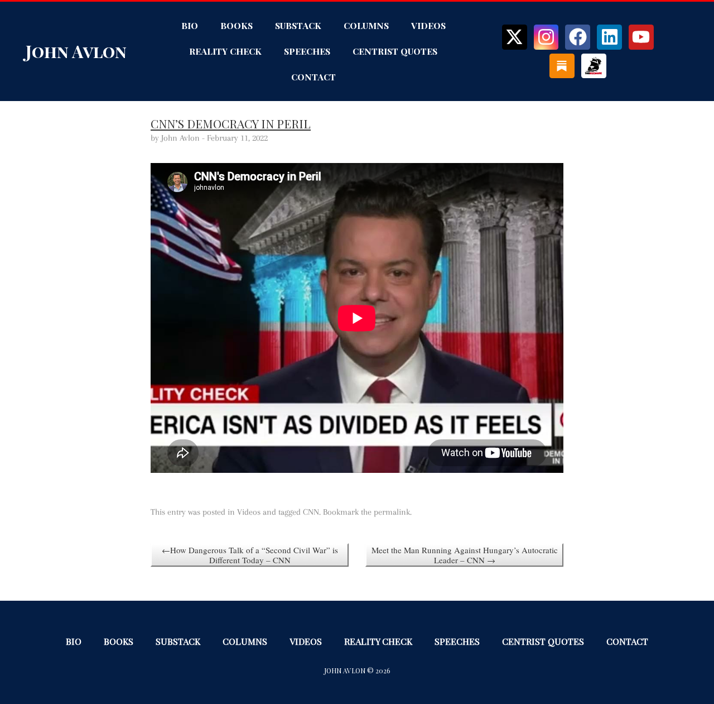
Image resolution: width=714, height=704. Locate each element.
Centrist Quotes (395, 51)
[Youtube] (641, 37)
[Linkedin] (609, 37)
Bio (189, 25)
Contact (313, 77)
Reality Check (225, 51)
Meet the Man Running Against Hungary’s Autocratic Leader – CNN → (465, 555)
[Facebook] (577, 37)
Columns (366, 25)
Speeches (307, 51)
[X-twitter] (514, 37)
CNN (311, 512)
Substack (298, 25)
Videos (428, 25)
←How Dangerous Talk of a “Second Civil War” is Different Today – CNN (250, 555)
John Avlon (76, 51)
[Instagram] (546, 37)
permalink (392, 512)
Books (236, 25)
